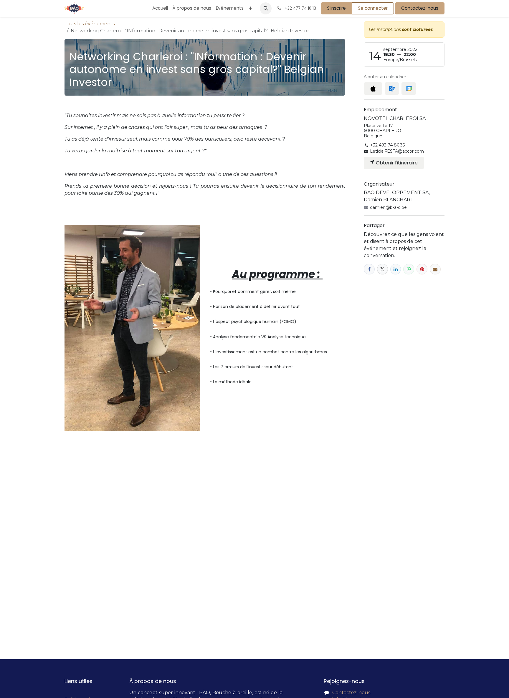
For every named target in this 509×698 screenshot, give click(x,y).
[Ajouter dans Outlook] (392, 88)
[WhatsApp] (408, 269)
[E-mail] (435, 269)
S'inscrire (336, 8)
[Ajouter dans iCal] (373, 88)
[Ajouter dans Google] (408, 88)
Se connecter (373, 8)
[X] (382, 269)
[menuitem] (160, 8)
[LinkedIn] (395, 269)
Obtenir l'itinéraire (396, 162)
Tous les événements (90, 23)
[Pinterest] (422, 269)
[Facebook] (369, 269)
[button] (266, 8)
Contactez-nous (419, 8)
